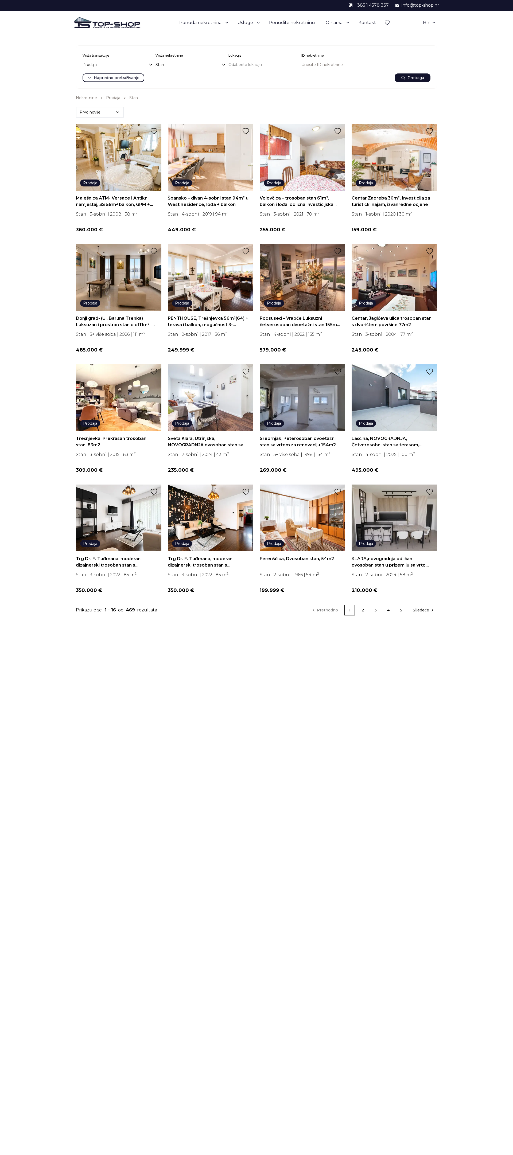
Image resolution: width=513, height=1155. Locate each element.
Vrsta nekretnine (169, 55)
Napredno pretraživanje (116, 77)
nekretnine (86, 97)
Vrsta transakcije (96, 55)
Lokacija (235, 55)
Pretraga (415, 77)
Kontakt (367, 22)
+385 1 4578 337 (372, 5)
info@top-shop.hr (420, 5)
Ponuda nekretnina (200, 22)
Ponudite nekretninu (292, 22)
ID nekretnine (312, 55)
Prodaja (113, 97)
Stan (133, 97)
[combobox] (118, 65)
